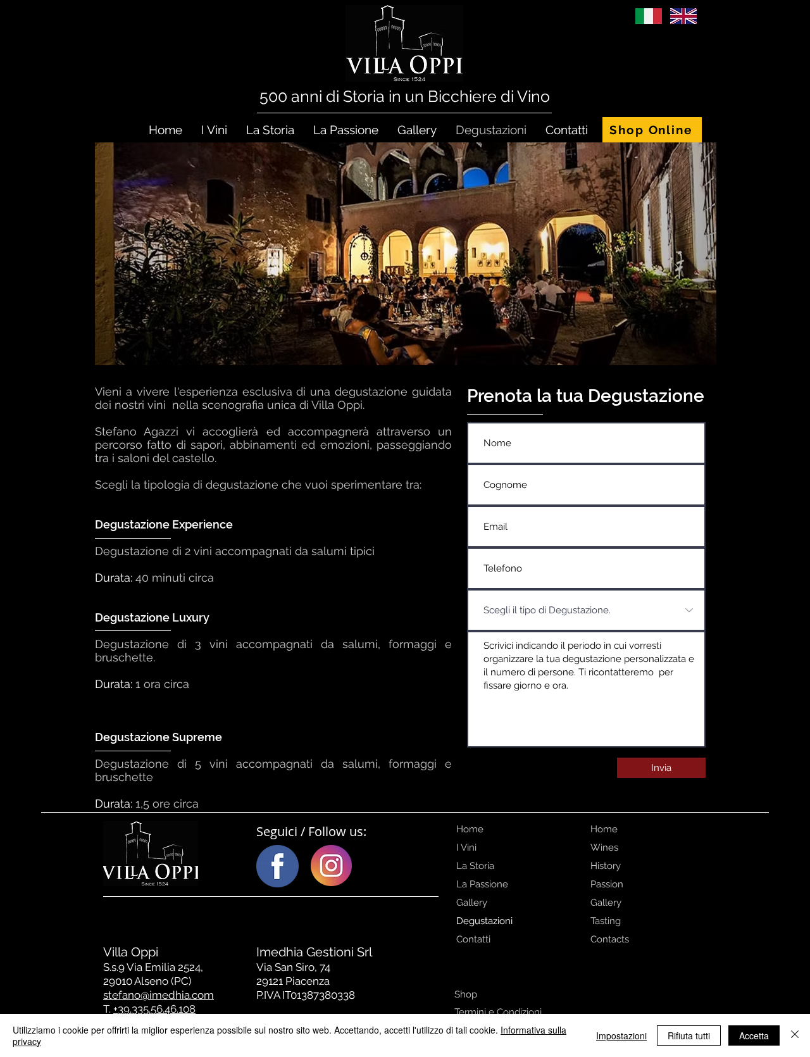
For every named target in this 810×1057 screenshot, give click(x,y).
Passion (606, 884)
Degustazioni (484, 921)
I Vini (466, 847)
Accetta (754, 1035)
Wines (604, 847)
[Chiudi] (794, 1035)
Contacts (609, 939)
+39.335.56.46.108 (154, 1009)
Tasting (605, 921)
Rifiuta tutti (689, 1035)
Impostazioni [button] (621, 1035)
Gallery (471, 902)
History (605, 866)
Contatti (473, 939)
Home (469, 829)
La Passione (482, 884)
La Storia (475, 866)
